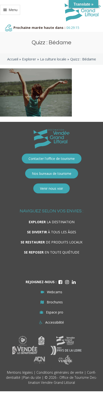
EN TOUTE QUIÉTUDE (51, 252)
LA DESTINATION (51, 222)
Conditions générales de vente (59, 372)
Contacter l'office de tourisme (52, 158)
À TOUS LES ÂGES (51, 232)
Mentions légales (20, 372)
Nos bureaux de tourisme (51, 173)
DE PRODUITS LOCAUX (51, 242)
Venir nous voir (51, 188)
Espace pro (54, 312)
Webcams (54, 292)
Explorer (29, 59)
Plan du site (32, 377)
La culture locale (53, 59)
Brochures (55, 302)
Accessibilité (54, 322)
